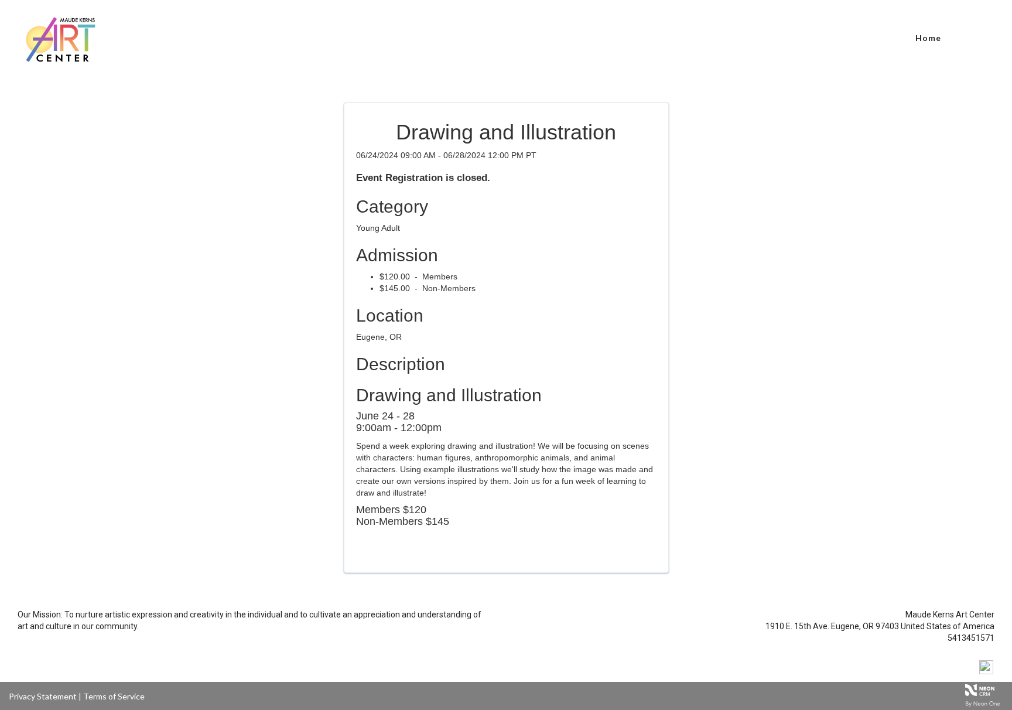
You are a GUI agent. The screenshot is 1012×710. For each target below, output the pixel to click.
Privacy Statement (43, 696)
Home (928, 38)
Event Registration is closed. (423, 177)
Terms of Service (114, 696)
